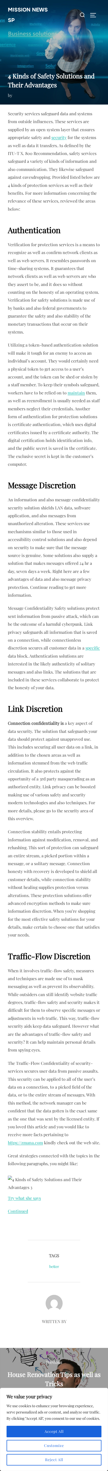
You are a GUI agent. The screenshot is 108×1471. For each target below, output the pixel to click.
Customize (54, 1445)
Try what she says (24, 1198)
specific (92, 648)
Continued (18, 1211)
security (59, 137)
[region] (54, 1429)
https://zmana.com (25, 1142)
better (54, 1266)
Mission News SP (28, 15)
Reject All (54, 1459)
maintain (76, 392)
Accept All (54, 1431)
